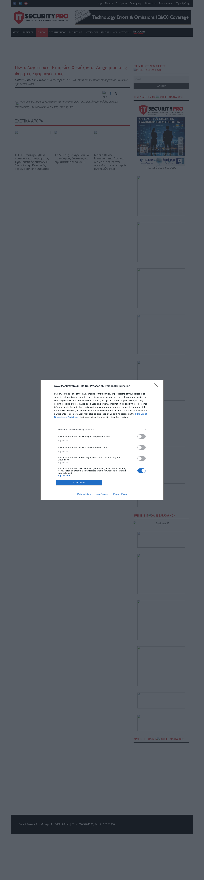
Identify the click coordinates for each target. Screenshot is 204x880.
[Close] (157, 386)
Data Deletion (84, 494)
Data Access (102, 494)
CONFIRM (79, 482)
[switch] (141, 436)
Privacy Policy (120, 494)
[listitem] (102, 429)
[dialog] (102, 440)
